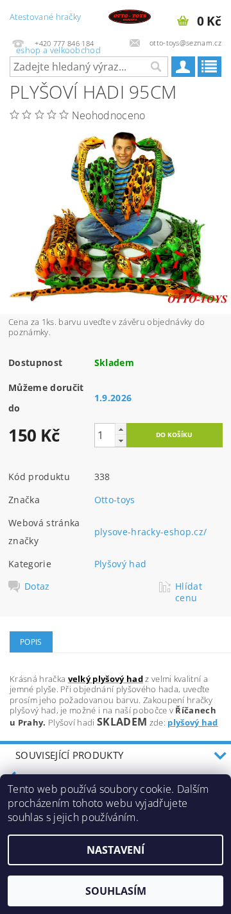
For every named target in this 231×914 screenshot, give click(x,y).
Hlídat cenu (188, 592)
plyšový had (192, 722)
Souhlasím (115, 891)
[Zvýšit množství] (120, 429)
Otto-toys (114, 500)
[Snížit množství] (120, 441)
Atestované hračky (55, 22)
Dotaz (37, 586)
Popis (31, 641)
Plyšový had (120, 564)
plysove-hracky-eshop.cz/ (150, 532)
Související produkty (69, 755)
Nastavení (115, 850)
